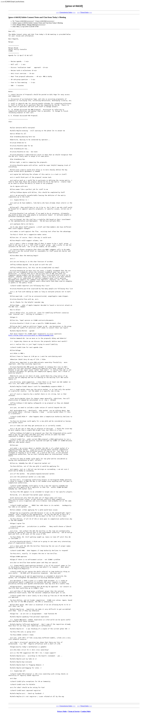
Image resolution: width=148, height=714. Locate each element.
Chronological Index (65, 12)
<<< (57, 12)
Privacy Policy (62, 711)
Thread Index (84, 12)
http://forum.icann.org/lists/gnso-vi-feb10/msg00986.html (31, 335)
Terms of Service (74, 711)
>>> (74, 12)
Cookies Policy (86, 711)
